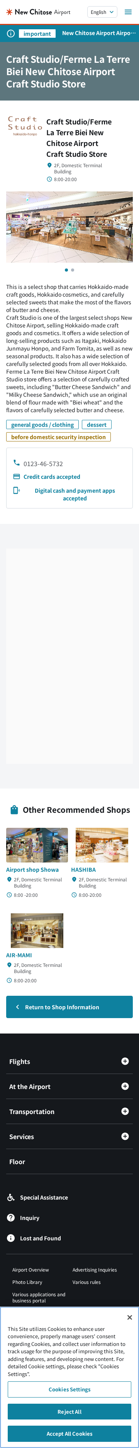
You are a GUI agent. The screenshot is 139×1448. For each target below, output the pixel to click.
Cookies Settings (69, 1389)
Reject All (69, 1411)
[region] (69, 1377)
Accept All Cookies (69, 1433)
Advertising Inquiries (95, 1269)
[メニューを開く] (128, 12)
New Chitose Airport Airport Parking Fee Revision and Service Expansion (98, 33)
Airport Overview (30, 1269)
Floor (17, 1161)
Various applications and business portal (38, 1297)
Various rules (87, 1282)
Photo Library (27, 1282)
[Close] (129, 1317)
